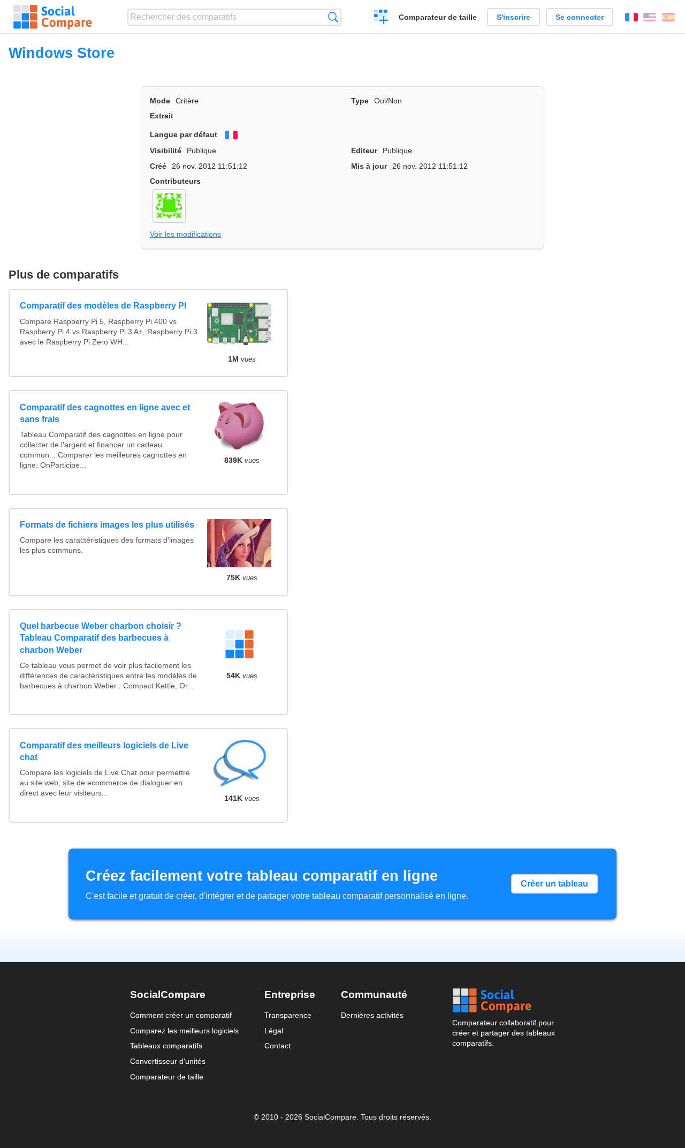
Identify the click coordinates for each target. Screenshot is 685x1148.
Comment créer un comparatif (181, 1015)
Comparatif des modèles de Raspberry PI (103, 305)
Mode (160, 100)
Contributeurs (175, 181)
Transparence (287, 1015)
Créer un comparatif (381, 18)
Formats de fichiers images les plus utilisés (107, 524)
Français (631, 17)
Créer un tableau (554, 883)
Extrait (161, 115)
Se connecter (579, 17)
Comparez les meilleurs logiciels (184, 1030)
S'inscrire (513, 17)
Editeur (364, 150)
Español (668, 17)
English (649, 17)
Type (360, 100)
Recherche (333, 17)
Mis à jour (369, 166)
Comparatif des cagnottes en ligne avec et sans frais (105, 413)
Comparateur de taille (438, 17)
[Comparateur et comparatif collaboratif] (53, 17)
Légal (273, 1030)
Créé (158, 166)
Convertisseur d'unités (168, 1061)
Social (503, 1001)
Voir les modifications (185, 234)
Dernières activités (372, 1015)
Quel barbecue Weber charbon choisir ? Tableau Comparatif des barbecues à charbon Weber (100, 638)
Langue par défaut (183, 134)
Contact (277, 1045)
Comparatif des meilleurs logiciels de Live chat (104, 751)
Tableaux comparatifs (166, 1045)
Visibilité (165, 150)
